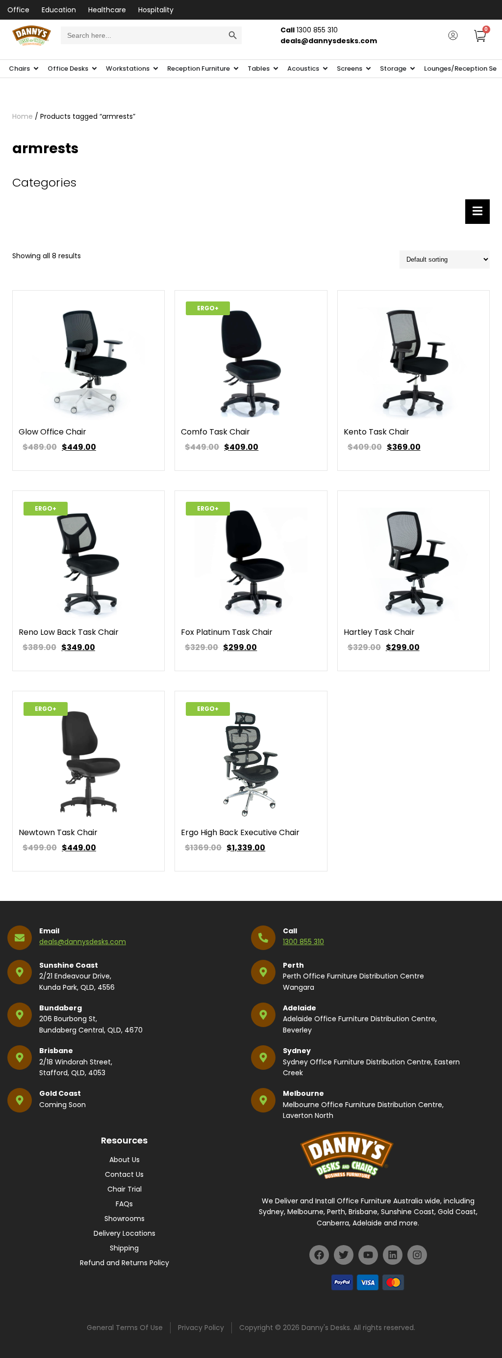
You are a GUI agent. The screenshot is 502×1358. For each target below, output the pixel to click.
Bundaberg (60, 1008)
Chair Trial (124, 1189)
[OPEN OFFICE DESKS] (94, 69)
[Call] (263, 937)
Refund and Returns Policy (124, 1263)
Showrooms (124, 1218)
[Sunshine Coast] (19, 972)
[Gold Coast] (19, 1100)
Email (49, 931)
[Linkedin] (392, 1255)
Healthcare (107, 10)
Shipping (124, 1248)
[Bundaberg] (19, 1015)
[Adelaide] (263, 1015)
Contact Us (124, 1174)
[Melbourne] (263, 1100)
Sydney (297, 1051)
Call (290, 931)
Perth (293, 965)
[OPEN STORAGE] (412, 69)
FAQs (124, 1204)
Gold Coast (60, 1093)
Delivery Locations (124, 1233)
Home (22, 116)
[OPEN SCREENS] (368, 69)
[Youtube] (368, 1255)
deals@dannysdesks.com (82, 942)
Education (59, 10)
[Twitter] (343, 1255)
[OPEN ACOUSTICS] (325, 69)
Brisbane (56, 1051)
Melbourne (303, 1093)
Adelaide (299, 1008)
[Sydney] (263, 1057)
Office (18, 10)
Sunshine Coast (68, 965)
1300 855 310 (303, 942)
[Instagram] (417, 1255)
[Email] (19, 937)
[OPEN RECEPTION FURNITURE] (236, 69)
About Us (124, 1160)
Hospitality (156, 10)
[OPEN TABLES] (275, 69)
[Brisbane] (19, 1057)
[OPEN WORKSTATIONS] (155, 69)
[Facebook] (319, 1255)
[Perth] (263, 972)
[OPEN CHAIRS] (36, 69)
